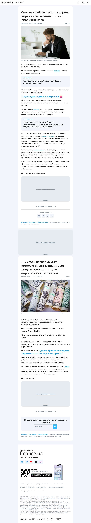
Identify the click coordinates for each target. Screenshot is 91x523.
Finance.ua (24, 222)
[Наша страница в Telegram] (22, 462)
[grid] (45, 334)
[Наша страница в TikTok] (36, 462)
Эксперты (23, 487)
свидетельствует (48, 136)
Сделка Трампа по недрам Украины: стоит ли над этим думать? (45, 352)
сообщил (36, 109)
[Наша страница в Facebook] (27, 462)
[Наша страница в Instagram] (40, 462)
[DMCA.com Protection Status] (23, 521)
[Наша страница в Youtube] (31, 462)
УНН (33, 378)
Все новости (32, 222)
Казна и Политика (38, 23)
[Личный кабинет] (79, 2)
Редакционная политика (43, 484)
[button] (55, 426)
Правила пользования (56, 487)
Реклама (32, 487)
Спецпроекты (41, 487)
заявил (67, 366)
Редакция (29, 484)
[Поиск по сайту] (83, 2)
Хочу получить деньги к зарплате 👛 (41, 96)
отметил (57, 71)
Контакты (40, 491)
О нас (22, 484)
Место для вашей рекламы (45, 189)
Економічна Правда (39, 173)
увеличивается (39, 150)
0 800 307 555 (20, 2)
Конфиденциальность (27, 491)
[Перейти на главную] (7, 2)
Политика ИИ (58, 484)
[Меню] (87, 2)
